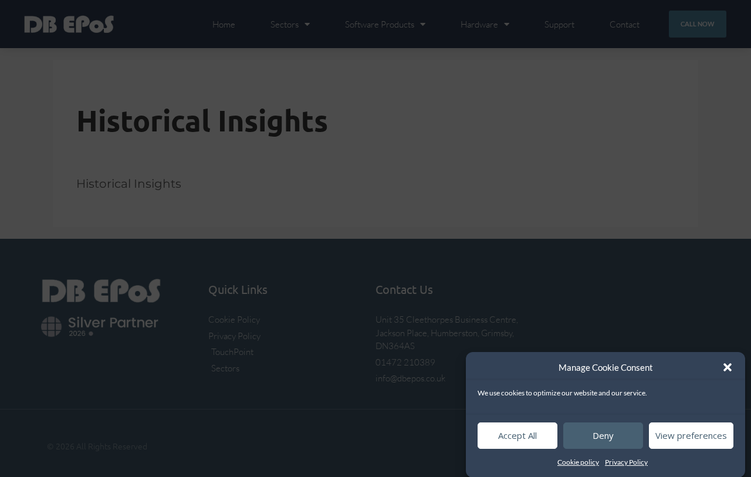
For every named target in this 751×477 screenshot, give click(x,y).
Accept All (517, 435)
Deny (603, 435)
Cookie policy (578, 462)
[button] (727, 367)
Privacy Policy (626, 462)
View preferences (691, 435)
